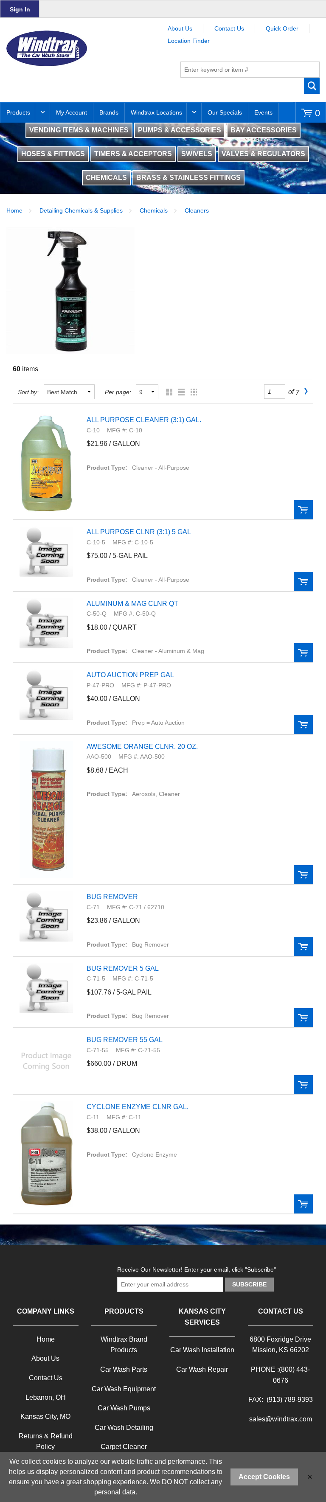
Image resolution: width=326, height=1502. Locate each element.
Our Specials (225, 112)
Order (303, 509)
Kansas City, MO (45, 1416)
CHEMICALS (106, 177)
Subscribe (249, 1284)
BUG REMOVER (112, 896)
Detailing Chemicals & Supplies (81, 210)
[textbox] (250, 70)
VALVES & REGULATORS (263, 153)
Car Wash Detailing (124, 1427)
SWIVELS (196, 153)
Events (263, 112)
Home (14, 210)
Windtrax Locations (156, 112)
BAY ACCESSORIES (263, 130)
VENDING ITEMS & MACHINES (79, 130)
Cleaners (197, 210)
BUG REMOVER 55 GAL (125, 1039)
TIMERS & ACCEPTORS (133, 153)
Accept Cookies (264, 1476)
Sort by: (28, 392)
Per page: (118, 392)
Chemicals (154, 210)
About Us (180, 28)
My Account (71, 112)
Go (312, 86)
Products (18, 112)
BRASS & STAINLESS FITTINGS (188, 177)
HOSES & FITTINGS (53, 153)
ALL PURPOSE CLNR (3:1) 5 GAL (139, 531)
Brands (108, 112)
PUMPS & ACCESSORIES (179, 130)
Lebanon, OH (45, 1397)
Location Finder (189, 40)
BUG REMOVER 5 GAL (123, 968)
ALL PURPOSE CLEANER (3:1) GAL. (144, 419)
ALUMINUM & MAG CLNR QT (132, 603)
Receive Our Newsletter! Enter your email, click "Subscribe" (196, 1269)
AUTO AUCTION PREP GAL (130, 674)
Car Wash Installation (202, 1349)
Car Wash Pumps (124, 1408)
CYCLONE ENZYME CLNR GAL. (137, 1106)
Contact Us (229, 28)
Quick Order (282, 28)
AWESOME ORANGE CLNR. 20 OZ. (142, 746)
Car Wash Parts (123, 1369)
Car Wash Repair (202, 1369)
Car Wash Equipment (124, 1389)
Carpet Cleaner (124, 1446)
